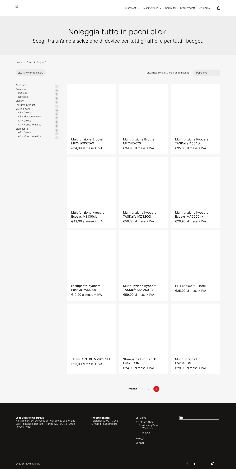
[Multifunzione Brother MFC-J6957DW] (91, 108)
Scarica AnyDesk (148, 425)
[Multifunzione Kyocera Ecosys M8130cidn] (91, 181)
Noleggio (140, 438)
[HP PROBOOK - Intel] (195, 255)
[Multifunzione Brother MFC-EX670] (143, 108)
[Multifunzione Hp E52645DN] (195, 328)
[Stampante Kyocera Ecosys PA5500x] (91, 255)
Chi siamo (140, 417)
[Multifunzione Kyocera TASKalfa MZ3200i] (143, 181)
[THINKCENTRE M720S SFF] (91, 328)
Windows (147, 428)
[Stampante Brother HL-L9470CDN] (143, 328)
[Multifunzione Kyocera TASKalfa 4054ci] (195, 108)
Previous (133, 388)
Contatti (139, 442)
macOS (146, 432)
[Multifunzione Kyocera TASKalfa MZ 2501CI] (143, 255)
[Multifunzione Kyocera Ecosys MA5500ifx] (195, 181)
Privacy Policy (23, 426)
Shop (29, 62)
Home (19, 62)
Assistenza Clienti (145, 422)
